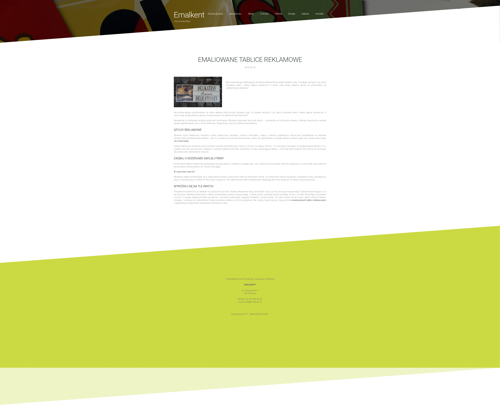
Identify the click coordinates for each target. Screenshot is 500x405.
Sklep (251, 13)
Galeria (305, 13)
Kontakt (319, 13)
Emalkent (189, 14)
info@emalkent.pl (253, 302)
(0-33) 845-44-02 (254, 299)
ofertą (305, 200)
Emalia (291, 13)
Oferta (278, 13)
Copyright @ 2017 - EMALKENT (246, 314)
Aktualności (235, 13)
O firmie (264, 13)
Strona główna (215, 13)
